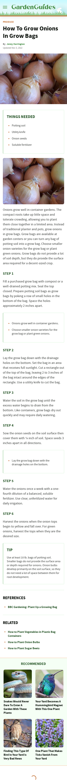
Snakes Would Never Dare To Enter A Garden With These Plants (16, 707)
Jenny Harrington (16, 44)
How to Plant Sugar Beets (23, 648)
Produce (8, 22)
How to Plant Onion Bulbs (24, 642)
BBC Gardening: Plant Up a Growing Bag (32, 607)
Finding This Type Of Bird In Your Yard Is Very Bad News (16, 754)
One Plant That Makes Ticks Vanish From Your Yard (48, 754)
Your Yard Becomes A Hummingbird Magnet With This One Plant (49, 705)
